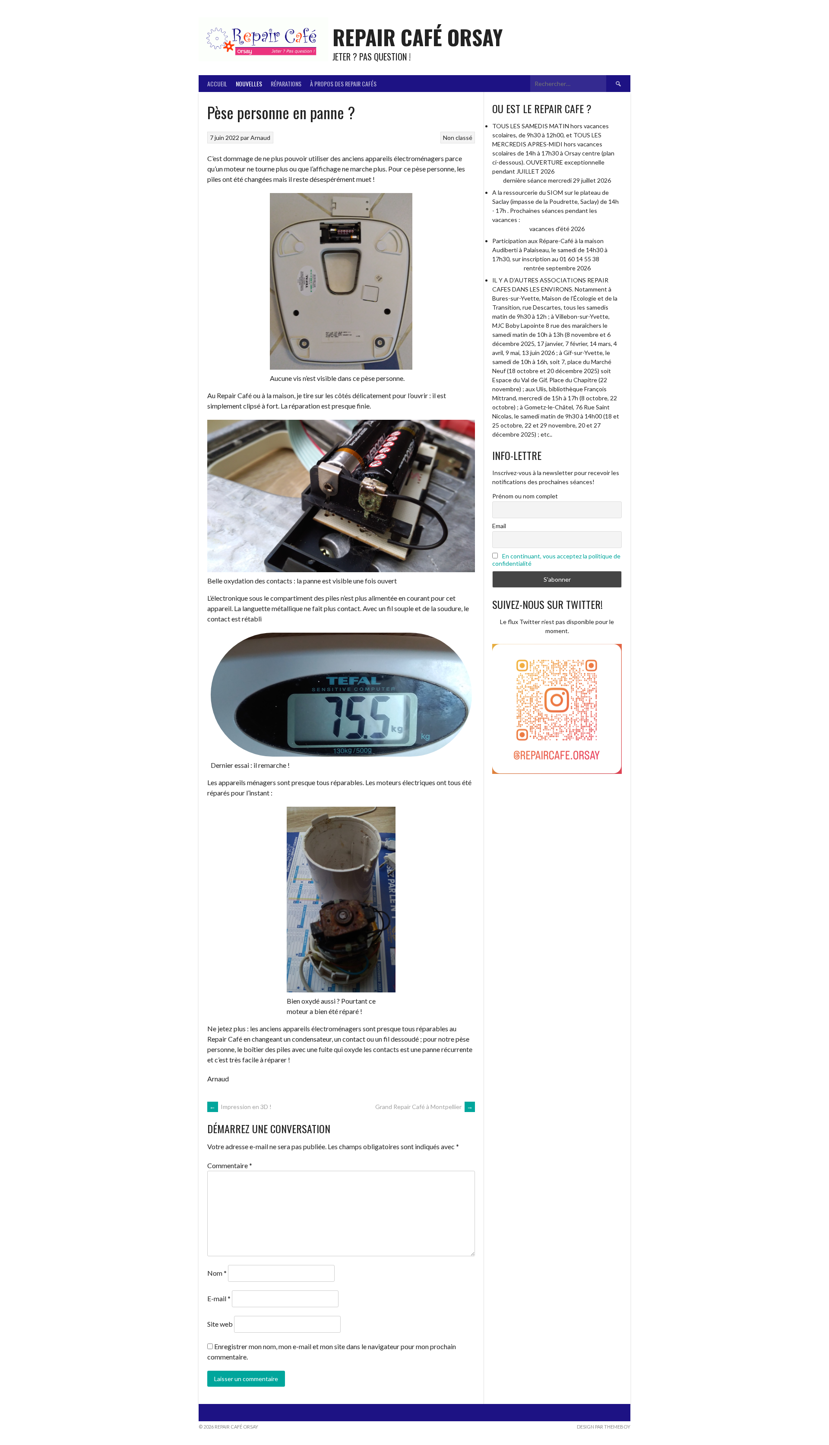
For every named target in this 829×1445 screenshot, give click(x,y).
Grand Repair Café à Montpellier (424, 1106)
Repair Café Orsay (417, 37)
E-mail (219, 1298)
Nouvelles (249, 83)
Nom (217, 1273)
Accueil (217, 83)
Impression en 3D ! (240, 1106)
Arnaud (260, 137)
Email (499, 525)
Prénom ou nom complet (525, 496)
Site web (220, 1324)
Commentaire (229, 1165)
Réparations (286, 83)
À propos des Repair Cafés (343, 83)
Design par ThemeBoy (603, 1426)
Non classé (457, 137)
